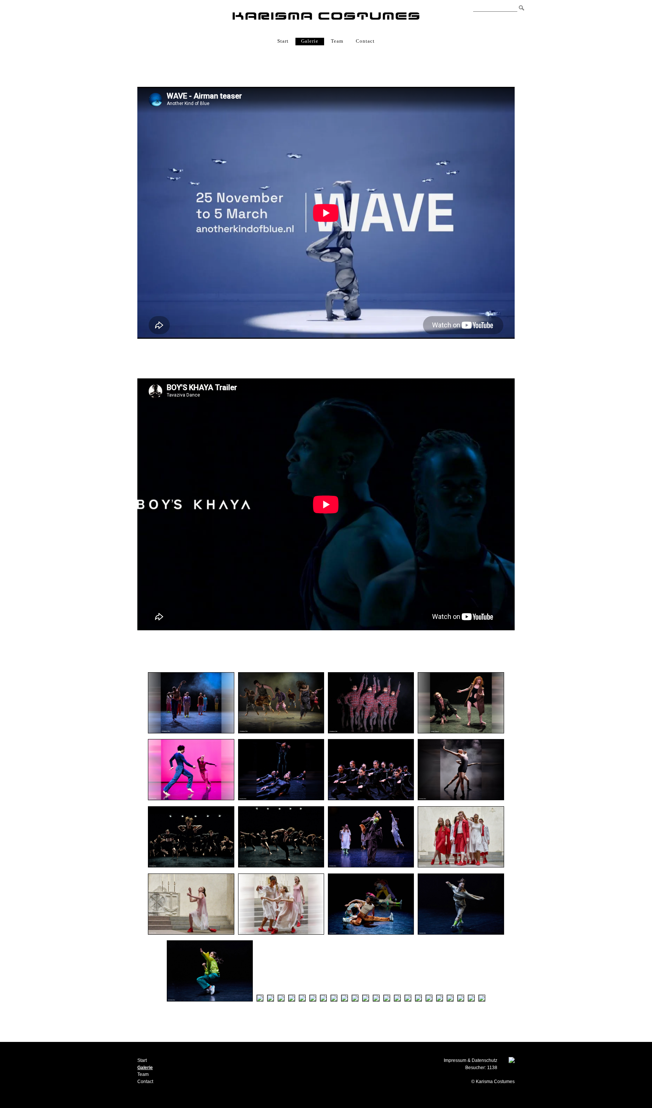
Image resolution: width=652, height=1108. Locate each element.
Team (337, 41)
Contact (365, 41)
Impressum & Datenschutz (470, 1060)
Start (283, 41)
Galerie (309, 41)
